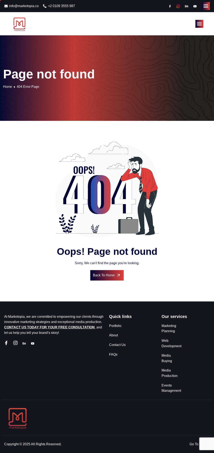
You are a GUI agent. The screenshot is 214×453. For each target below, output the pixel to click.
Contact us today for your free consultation (50, 327)
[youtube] (195, 6)
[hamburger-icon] (206, 6)
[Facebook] (170, 6)
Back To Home (104, 275)
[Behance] (186, 6)
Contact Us (117, 345)
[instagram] (178, 6)
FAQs (113, 354)
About (113, 335)
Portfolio (115, 326)
